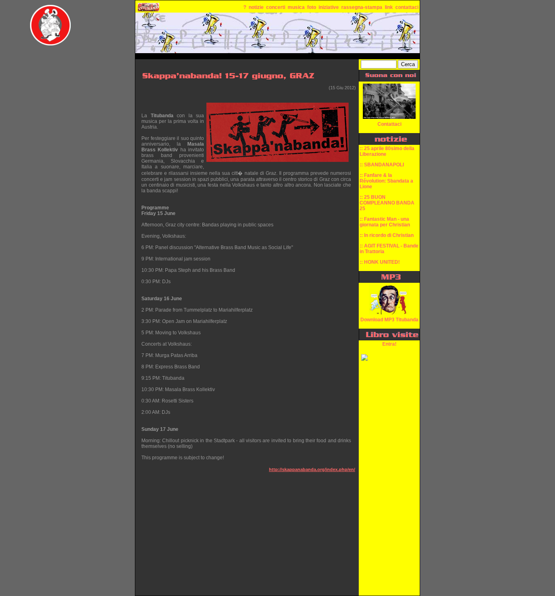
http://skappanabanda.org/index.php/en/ (312, 469)
